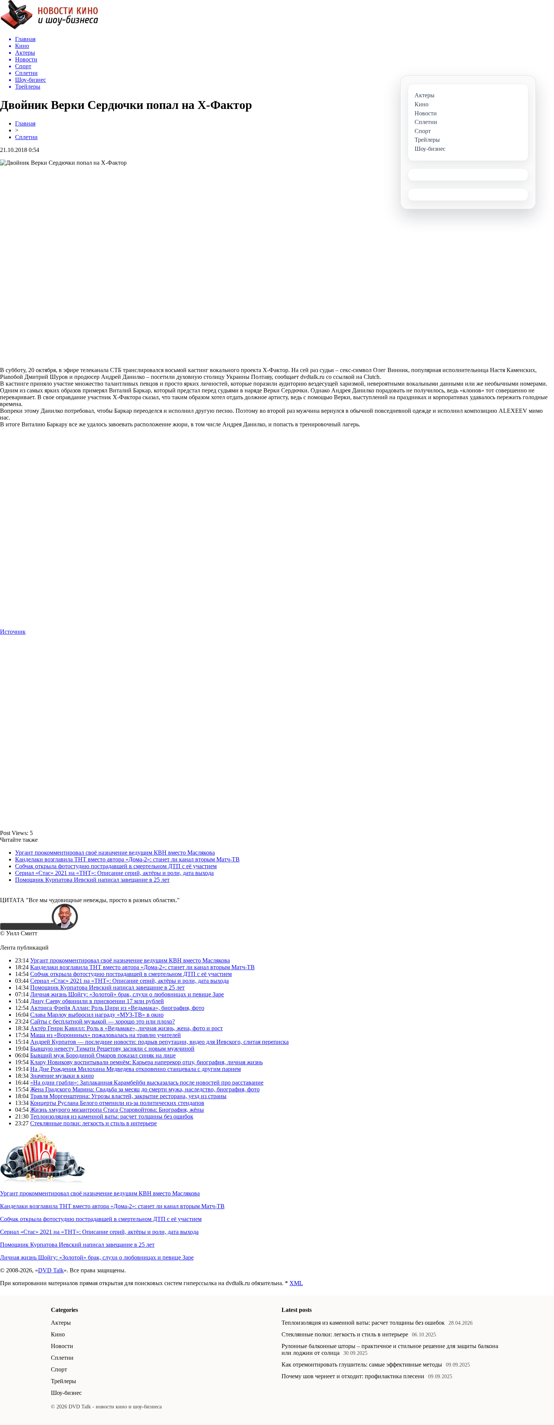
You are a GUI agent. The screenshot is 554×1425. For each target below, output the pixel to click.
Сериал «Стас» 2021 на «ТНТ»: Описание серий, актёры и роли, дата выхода (114, 873)
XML (296, 1283)
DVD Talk (51, 1270)
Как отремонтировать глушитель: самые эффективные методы (362, 1364)
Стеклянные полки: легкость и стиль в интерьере (93, 1123)
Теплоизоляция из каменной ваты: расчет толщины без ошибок (111, 1116)
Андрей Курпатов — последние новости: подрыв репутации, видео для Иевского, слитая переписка (159, 1042)
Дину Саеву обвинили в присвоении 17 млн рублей (97, 1001)
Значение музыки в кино (62, 1076)
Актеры (61, 1322)
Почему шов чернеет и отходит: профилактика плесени (353, 1376)
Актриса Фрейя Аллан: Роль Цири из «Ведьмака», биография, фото (117, 1008)
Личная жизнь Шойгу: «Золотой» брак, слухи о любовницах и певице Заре (127, 994)
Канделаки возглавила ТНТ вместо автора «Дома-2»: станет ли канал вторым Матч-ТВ (127, 859)
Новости (62, 1346)
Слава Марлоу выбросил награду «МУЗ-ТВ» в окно (97, 1014)
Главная (25, 123)
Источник (13, 631)
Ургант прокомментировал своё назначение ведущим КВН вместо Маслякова (115, 852)
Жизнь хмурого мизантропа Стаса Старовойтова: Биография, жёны (117, 1109)
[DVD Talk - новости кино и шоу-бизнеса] (49, 28)
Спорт (59, 1369)
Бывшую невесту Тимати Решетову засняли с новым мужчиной (112, 1048)
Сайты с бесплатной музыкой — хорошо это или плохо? (102, 1021)
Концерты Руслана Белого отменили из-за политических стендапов (117, 1103)
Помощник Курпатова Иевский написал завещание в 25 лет (92, 879)
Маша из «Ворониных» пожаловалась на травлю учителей (105, 1035)
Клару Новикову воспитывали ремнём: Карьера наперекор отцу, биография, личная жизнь (146, 1062)
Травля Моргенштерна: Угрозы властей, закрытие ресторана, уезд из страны (128, 1096)
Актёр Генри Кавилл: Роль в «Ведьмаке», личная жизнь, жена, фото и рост (126, 1028)
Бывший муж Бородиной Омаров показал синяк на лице (103, 1055)
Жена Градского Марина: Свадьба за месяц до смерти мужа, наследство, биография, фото (145, 1089)
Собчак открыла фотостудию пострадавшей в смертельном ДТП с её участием (116, 866)
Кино (58, 1334)
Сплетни (26, 137)
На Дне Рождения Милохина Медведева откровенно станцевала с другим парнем (135, 1069)
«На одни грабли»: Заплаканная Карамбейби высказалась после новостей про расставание (146, 1082)
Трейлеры (63, 1381)
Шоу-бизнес (66, 1393)
